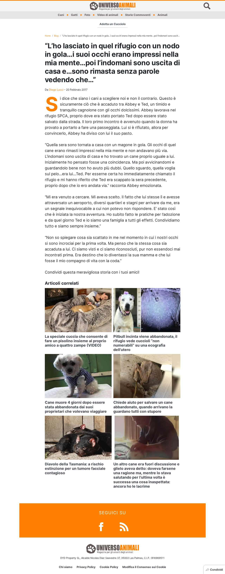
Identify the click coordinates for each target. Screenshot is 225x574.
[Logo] (112, 6)
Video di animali (107, 15)
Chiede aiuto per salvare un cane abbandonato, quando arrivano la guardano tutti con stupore (143, 406)
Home (48, 35)
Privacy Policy (86, 567)
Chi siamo (65, 567)
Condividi (216, 569)
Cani (61, 15)
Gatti (74, 15)
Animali (162, 15)
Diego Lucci (56, 89)
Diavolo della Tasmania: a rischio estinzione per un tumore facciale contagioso (75, 468)
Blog (56, 35)
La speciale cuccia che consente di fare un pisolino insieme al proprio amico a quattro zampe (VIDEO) (76, 340)
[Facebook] (101, 526)
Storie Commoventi (137, 15)
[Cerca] (207, 6)
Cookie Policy (109, 567)
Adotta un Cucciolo (112, 24)
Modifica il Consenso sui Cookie (144, 567)
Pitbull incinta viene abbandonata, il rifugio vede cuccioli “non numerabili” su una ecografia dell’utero (145, 343)
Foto (87, 15)
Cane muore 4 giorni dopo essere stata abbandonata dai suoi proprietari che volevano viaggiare (76, 406)
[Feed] (124, 526)
